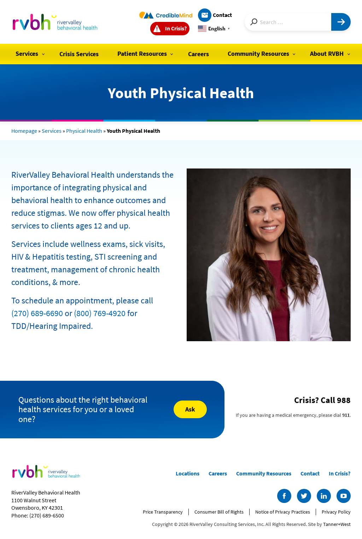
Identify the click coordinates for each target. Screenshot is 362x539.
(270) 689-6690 (37, 313)
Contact (222, 14)
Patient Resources (142, 53)
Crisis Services (79, 54)
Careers (198, 54)
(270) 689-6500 (46, 515)
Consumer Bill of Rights (219, 512)
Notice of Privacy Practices (282, 512)
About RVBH (327, 53)
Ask (190, 409)
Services (27, 53)
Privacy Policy (336, 512)
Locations (187, 473)
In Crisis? (176, 28)
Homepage (24, 130)
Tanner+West (337, 524)
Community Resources (258, 53)
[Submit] (341, 22)
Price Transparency (163, 512)
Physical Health (84, 130)
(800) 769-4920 (99, 313)
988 (344, 400)
